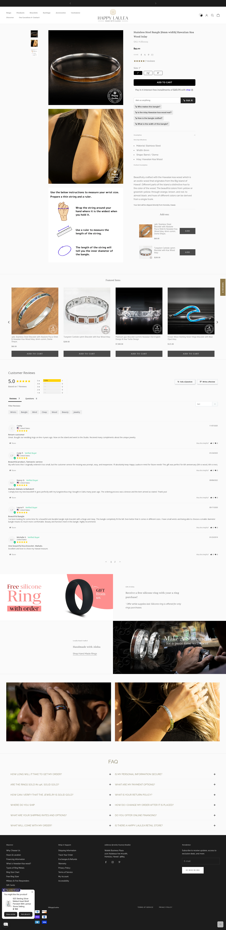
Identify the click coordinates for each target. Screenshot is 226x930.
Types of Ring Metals (15, 868)
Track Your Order (65, 855)
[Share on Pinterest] (149, 55)
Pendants (20, 13)
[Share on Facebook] (141, 55)
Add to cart (164, 82)
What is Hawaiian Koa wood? (18, 864)
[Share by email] (152, 55)
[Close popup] (32, 892)
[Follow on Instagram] (112, 862)
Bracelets (34, 13)
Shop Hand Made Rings (85, 653)
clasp (44, 412)
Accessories (61, 13)
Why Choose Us (13, 850)
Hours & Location (13, 855)
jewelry (77, 412)
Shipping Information (67, 850)
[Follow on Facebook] (105, 862)
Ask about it (25, 914)
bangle (24, 412)
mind (34, 412)
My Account (63, 876)
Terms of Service (65, 872)
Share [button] (13, 443)
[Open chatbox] (5, 924)
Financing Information (15, 859)
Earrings (46, 13)
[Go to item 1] (34, 34)
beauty (65, 412)
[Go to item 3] (34, 52)
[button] (211, 443)
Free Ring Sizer (12, 876)
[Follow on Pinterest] (119, 862)
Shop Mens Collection (58, 712)
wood (54, 412)
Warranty (62, 864)
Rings (8, 13)
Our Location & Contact (29, 17)
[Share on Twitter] (145, 55)
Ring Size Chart (12, 872)
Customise (75, 13)
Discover (10, 17)
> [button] (120, 561)
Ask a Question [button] (186, 382)
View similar (10, 914)
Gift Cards (10, 885)
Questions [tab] (29, 398)
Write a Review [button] (209, 382)
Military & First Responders (17, 881)
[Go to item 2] (34, 43)
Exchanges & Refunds (67, 859)
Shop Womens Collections (167, 712)
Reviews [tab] (13, 398)
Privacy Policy (64, 868)
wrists (13, 412)
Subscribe (193, 870)
